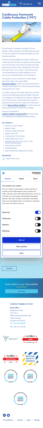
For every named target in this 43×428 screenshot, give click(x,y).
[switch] (38, 218)
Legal (28, 420)
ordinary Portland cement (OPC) (14, 114)
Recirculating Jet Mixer (17, 105)
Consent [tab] (8, 179)
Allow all (21, 240)
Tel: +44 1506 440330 (18, 323)
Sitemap (37, 420)
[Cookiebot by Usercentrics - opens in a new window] (32, 173)
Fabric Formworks (12, 159)
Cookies (20, 420)
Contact (9, 268)
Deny (21, 253)
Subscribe (21, 291)
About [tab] (35, 179)
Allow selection (21, 246)
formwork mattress (9, 84)
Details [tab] (21, 179)
